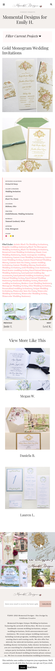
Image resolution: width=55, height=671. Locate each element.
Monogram (14, 229)
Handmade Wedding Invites (24, 280)
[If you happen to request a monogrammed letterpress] (41, 546)
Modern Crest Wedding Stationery (36, 283)
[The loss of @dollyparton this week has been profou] (14, 546)
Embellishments (11, 214)
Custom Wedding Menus (24, 265)
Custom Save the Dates (19, 262)
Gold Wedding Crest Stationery (35, 267)
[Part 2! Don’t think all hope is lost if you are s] (41, 573)
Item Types (8, 211)
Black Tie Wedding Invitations (34, 249)
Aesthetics (9, 196)
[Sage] (13, 236)
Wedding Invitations (13, 191)
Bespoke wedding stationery (14, 247)
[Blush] (6, 236)
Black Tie (8, 199)
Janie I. (8, 326)
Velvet (22, 221)
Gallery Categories (12, 189)
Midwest (8, 206)
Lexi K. (47, 326)
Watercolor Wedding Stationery (16, 296)
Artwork (8, 226)
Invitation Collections (13, 181)
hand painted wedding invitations (28, 275)
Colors (7, 233)
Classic (15, 199)
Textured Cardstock (12, 221)
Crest (7, 229)
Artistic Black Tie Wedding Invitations (31, 244)
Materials (8, 218)
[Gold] (11, 236)
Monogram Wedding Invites (15, 285)
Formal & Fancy (11, 184)
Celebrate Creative (27, 618)
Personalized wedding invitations (17, 288)
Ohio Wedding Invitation (39, 285)
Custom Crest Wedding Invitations (28, 257)
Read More (32, 667)
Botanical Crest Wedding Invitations (18, 252)
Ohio (14, 206)
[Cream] (9, 236)
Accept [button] (22, 667)
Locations (9, 203)
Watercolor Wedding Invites (34, 293)
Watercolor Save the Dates (24, 291)
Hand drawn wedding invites (15, 270)
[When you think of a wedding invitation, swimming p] (14, 573)
